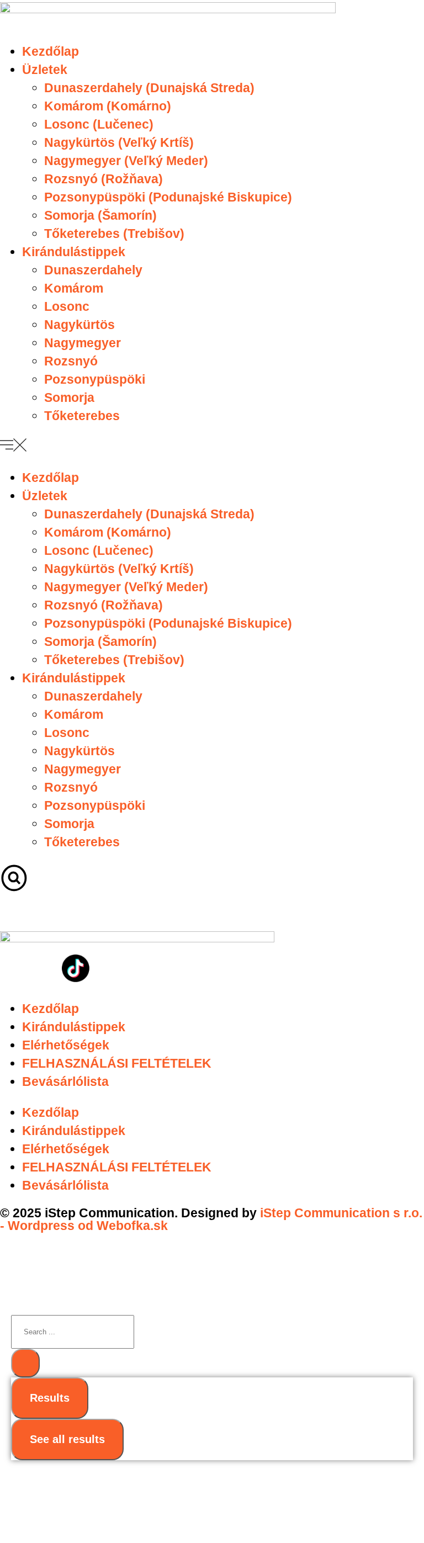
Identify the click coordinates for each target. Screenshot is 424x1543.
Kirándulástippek (73, 252)
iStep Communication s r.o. (341, 1213)
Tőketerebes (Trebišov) (114, 233)
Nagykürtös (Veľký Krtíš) (119, 142)
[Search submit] (25, 1363)
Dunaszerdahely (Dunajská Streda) (149, 88)
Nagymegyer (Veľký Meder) (126, 160)
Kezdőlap (50, 51)
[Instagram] (45, 968)
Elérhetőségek (65, 1045)
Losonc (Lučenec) (98, 124)
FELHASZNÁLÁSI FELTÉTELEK (116, 1063)
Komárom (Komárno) (107, 106)
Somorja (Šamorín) (100, 215)
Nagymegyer (82, 343)
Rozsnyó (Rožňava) (103, 179)
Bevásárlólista (65, 1081)
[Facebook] (14, 968)
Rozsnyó (71, 361)
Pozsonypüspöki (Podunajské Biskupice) (168, 197)
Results (50, 1398)
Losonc (66, 306)
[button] (212, 447)
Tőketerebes (82, 416)
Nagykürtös (79, 324)
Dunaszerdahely (93, 270)
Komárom (73, 288)
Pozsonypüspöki (94, 379)
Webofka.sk (132, 1225)
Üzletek (44, 69)
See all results (67, 1439)
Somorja (69, 397)
